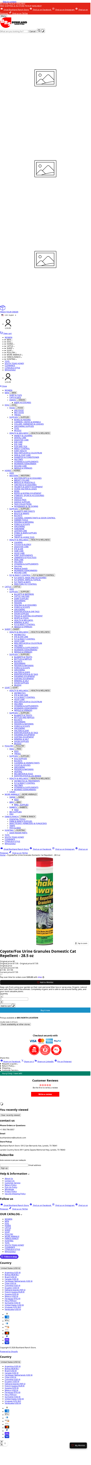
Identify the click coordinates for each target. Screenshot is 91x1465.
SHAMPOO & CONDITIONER (26, 457)
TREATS (17, 414)
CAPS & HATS (15, 397)
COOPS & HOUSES (22, 765)
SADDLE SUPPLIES (22, 502)
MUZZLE (17, 430)
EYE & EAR (18, 549)
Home (2, 855)
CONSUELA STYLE (12, 368)
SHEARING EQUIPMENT (24, 676)
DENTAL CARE (20, 437)
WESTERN (13, 475)
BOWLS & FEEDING (22, 419)
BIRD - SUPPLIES (21, 804)
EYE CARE (18, 444)
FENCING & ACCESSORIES (25, 605)
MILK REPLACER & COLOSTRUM (28, 453)
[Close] (1, 1441)
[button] (8, 324)
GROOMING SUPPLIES (24, 426)
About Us (9, 1178)
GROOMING (19, 526)
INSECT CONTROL (22, 448)
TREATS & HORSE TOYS (24, 537)
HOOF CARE (19, 553)
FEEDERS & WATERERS (24, 665)
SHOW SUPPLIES (21, 613)
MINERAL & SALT (21, 622)
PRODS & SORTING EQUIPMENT (28, 616)
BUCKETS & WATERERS (24, 594)
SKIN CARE (18, 559)
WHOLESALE (10, 370)
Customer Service (12, 1183)
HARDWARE (19, 528)
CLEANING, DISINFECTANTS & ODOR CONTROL (34, 518)
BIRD (11, 802)
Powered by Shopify (9, 1351)
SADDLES (18, 497)
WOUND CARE (20, 466)
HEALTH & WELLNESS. (23, 620)
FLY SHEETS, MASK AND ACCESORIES (30, 577)
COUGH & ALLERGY (22, 544)
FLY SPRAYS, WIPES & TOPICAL (27, 579)
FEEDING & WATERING (24, 522)
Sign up (4, 1168)
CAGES (12, 791)
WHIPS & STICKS (21, 618)
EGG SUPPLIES (20, 758)
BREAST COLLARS (21, 480)
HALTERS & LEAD (21, 730)
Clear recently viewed (10, 1115)
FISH (11, 814)
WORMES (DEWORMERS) (25, 789)
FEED (11, 473)
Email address (35, 1165)
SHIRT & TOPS (15, 395)
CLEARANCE (10, 365)
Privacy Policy (11, 1191)
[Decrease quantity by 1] (1, 996)
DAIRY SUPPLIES (21, 598)
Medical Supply (21, 568)
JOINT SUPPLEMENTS (23, 555)
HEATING (18, 771)
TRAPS (12, 825)
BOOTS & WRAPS (21, 513)
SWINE (12, 797)
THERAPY (18, 535)
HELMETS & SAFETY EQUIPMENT (28, 487)
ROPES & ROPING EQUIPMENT (27, 493)
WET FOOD (19, 412)
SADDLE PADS (20, 499)
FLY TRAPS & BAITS (22, 582)
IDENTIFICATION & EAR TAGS (26, 611)
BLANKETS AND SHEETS (24, 511)
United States (10, 1268)
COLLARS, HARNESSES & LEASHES (29, 424)
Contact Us (9, 1180)
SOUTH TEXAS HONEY (14, 363)
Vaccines (18, 566)
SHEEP (10, 348)
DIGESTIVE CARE (21, 440)
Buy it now (45, 1010)
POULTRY (11, 353)
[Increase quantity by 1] (1, 1001)
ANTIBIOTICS (20, 634)
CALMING (18, 542)
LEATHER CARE (20, 531)
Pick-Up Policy (11, 1187)
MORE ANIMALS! (14, 355)
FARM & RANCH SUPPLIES (20, 821)
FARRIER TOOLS (21, 520)
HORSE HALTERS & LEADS (25, 489)
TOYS (7, 361)
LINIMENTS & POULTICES (25, 557)
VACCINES (18, 459)
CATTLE (10, 346)
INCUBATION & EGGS (23, 773)
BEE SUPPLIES (15, 812)
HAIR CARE (19, 551)
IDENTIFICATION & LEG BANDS (27, 776)
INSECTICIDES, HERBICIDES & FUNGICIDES (28, 823)
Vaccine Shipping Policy (15, 1193)
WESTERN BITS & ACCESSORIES (28, 478)
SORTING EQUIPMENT (24, 678)
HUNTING (11, 359)
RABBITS (13, 807)
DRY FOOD (19, 410)
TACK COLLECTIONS (23, 504)
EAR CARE (18, 442)
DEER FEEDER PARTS (18, 833)
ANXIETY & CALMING (23, 435)
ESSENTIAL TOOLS (17, 819)
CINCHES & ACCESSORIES (25, 484)
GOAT (9, 350)
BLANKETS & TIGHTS (23, 657)
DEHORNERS (19, 600)
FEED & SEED (15, 827)
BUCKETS (18, 515)
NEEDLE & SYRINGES (23, 468)
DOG (9, 342)
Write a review (45, 1094)
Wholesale (9, 1189)
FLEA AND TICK (20, 446)
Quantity (4, 993)
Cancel (32, 31)
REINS (16, 491)
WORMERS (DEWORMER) (25, 463)
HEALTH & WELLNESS (19, 433)
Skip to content (9, 1)
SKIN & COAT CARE (22, 455)
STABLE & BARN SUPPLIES (25, 533)
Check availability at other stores (15, 1024)
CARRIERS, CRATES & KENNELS (27, 422)
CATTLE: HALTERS (21, 596)
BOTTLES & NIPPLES (23, 659)
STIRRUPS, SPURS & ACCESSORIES (29, 495)
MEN (9, 340)
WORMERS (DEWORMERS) (25, 570)
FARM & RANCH (14, 357)
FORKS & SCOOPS (22, 524)
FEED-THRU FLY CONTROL (25, 584)
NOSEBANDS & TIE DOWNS (26, 506)
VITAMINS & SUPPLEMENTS (26, 461)
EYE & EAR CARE (21, 636)
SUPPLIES (13, 417)
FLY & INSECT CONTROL (20, 575)
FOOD (12, 408)
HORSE (10, 344)
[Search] (41, 31)
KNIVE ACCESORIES (22, 402)
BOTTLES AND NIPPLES (24, 717)
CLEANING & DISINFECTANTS (27, 763)
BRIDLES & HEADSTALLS (24, 482)
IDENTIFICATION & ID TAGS (26, 674)
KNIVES (12, 400)
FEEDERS (18, 603)
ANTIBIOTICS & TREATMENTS (27, 781)
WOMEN (8, 337)
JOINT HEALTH (20, 450)
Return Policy (10, 1185)
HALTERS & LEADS (22, 672)
